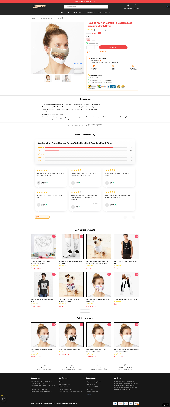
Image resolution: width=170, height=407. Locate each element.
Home (33, 18)
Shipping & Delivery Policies (94, 382)
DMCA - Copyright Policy (65, 389)
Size (87, 36)
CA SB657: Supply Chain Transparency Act (70, 391)
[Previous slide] (34, 48)
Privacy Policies (63, 387)
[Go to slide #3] (66, 78)
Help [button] (167, 404)
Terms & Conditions (64, 384)
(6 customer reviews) (100, 30)
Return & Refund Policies (93, 387)
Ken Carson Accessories (44, 18)
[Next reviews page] (133, 217)
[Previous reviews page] (125, 217)
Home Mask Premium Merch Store (69, 350)
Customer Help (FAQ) (92, 391)
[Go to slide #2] (57, 78)
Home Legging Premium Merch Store (125, 299)
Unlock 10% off (3, 399)
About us (61, 382)
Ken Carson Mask (59, 18)
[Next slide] (81, 48)
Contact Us (90, 389)
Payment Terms (91, 384)
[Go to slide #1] (48, 78)
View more (85, 311)
